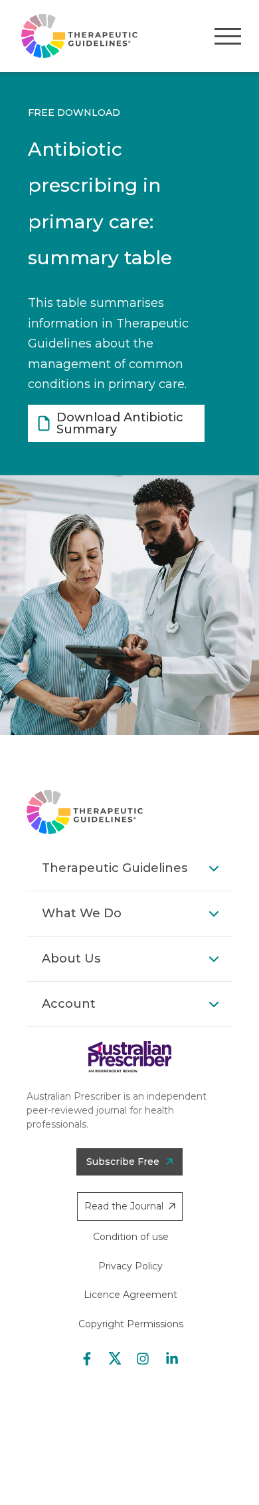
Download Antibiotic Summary (119, 423)
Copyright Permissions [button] (130, 1324)
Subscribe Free (122, 1162)
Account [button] (69, 1003)
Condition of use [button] (131, 1237)
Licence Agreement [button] (130, 1295)
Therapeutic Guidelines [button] (114, 868)
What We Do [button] (82, 913)
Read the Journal (123, 1206)
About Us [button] (71, 958)
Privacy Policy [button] (130, 1266)
